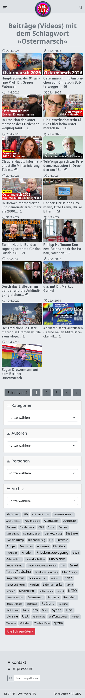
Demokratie (12, 533)
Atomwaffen (51, 521)
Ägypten (58, 622)
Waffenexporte (58, 616)
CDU (41, 527)
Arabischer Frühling (63, 514)
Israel (74, 565)
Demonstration (31, 533)
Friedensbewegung (52, 552)
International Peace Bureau (42, 565)
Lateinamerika (52, 584)
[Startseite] (43, 9)
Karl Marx (55, 578)
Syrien (56, 610)
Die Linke (72, 533)
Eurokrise (62, 540)
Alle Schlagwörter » (20, 631)
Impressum (22, 668)
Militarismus (46, 591)
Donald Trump (15, 540)
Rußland (47, 603)
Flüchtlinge (59, 546)
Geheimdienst (13, 559)
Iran (63, 565)
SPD (35, 610)
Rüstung (63, 603)
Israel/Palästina (18, 571)
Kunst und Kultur (16, 584)
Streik (45, 610)
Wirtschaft (25, 623)
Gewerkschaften (35, 559)
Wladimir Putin (42, 623)
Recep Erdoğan (14, 603)
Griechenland (57, 559)
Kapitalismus (15, 578)
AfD (26, 514)
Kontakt (18, 662)
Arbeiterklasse (13, 520)
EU (51, 540)
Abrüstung (12, 514)
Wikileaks (11, 623)
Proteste (53, 597)
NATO (72, 590)
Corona (63, 527)
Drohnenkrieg (36, 540)
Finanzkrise (43, 546)
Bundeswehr (27, 527)
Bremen (11, 527)
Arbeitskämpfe (32, 520)
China (51, 527)
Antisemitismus (41, 514)
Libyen (69, 584)
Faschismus (26, 546)
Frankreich (12, 552)
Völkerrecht (39, 616)
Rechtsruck (32, 603)
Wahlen (75, 616)
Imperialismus (15, 565)
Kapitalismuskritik (37, 578)
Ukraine (12, 616)
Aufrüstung (69, 521)
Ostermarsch (35, 597)
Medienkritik (27, 591)
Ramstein (69, 597)
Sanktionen (12, 610)
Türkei (69, 610)
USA (25, 616)
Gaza (75, 552)
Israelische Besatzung (46, 571)
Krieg (69, 578)
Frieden (27, 552)
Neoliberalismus (15, 597)
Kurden (34, 584)
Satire (26, 610)
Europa (10, 546)
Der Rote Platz (53, 533)
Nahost (60, 591)
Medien (10, 591)
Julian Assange (70, 571)
